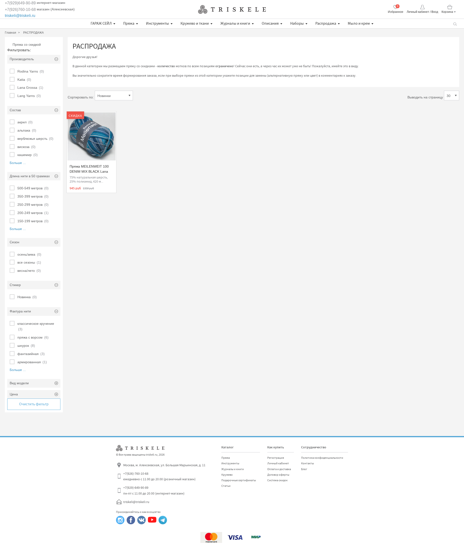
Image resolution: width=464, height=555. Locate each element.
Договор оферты (278, 475)
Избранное (395, 12)
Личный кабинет (278, 463)
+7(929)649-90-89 (20, 3)
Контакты (307, 463)
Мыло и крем (359, 23)
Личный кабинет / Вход (422, 12)
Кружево (227, 475)
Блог (304, 469)
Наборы (297, 23)
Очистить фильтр (34, 404)
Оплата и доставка (279, 469)
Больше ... (18, 163)
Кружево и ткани (195, 23)
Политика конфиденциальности (322, 458)
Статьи (226, 486)
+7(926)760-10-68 (20, 9)
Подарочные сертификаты (238, 480)
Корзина (447, 12)
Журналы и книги (235, 23)
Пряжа (128, 23)
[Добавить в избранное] (75, 117)
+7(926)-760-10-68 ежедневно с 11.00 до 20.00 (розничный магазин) (159, 476)
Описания (270, 23)
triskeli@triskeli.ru (20, 16)
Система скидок (277, 480)
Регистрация (275, 458)
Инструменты (157, 23)
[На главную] (232, 9)
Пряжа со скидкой (27, 44)
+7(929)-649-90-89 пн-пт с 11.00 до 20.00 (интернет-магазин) (153, 490)
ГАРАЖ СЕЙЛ (101, 23)
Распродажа (325, 23)
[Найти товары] (455, 23)
